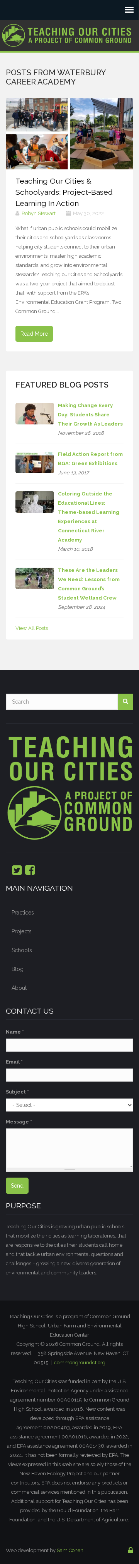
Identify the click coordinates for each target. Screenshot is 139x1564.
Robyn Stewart (39, 213)
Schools (22, 950)
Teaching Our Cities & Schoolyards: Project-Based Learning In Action (64, 192)
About (19, 988)
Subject (17, 1092)
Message (19, 1122)
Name (15, 1032)
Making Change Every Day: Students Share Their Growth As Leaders (90, 415)
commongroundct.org (79, 1362)
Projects (22, 931)
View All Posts (31, 628)
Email (14, 1062)
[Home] (66, 33)
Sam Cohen (70, 1550)
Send (17, 1186)
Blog (18, 969)
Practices (23, 913)
